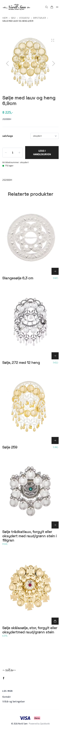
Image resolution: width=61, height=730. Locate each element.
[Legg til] (55, 621)
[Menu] (57, 7)
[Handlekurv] (51, 7)
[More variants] (55, 271)
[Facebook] (3, 678)
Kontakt (6, 696)
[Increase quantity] (19, 152)
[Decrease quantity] (6, 152)
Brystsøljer (39, 18)
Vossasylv (24, 18)
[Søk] (46, 7)
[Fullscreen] (52, 40)
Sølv (13, 18)
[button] (53, 63)
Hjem (4, 18)
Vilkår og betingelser (13, 701)
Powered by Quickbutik (39, 724)
